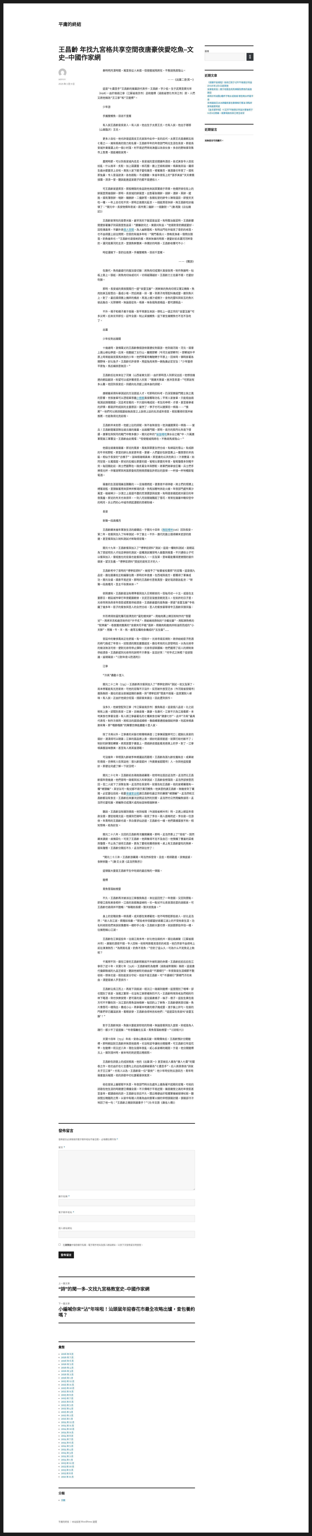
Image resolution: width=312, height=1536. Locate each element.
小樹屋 (140, 397)
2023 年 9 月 (67, 1470)
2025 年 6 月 (67, 1401)
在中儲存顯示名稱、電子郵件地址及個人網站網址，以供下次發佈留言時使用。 (103, 1245)
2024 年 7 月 (67, 1439)
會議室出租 (132, 793)
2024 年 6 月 (67, 1442)
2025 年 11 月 (67, 1384)
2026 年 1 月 (67, 1378)
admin (62, 79)
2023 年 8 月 (67, 1473)
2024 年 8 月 (67, 1436)
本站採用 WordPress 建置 (84, 1521)
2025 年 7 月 (67, 1398)
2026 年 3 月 (67, 1371)
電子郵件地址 (66, 1212)
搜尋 (207, 51)
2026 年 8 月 (67, 1354)
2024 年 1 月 (67, 1459)
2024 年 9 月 (67, 1432)
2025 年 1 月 (67, 1418)
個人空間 (129, 229)
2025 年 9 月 (67, 1391)
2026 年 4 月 (67, 1367)
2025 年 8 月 (67, 1395)
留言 (61, 1147)
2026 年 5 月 (67, 1364)
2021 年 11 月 (67, 1476)
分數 (63, 1500)
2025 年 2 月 (67, 1415)
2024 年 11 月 (67, 1425)
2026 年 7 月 (67, 1357)
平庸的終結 (69, 24)
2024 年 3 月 (67, 1453)
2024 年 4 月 (67, 1449)
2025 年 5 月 (67, 1405)
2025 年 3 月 (67, 1412)
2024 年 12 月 (67, 1422)
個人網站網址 (65, 1228)
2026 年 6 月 (67, 1360)
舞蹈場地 (167, 529)
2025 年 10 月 (67, 1388)
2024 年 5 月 (67, 1446)
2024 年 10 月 (67, 1429)
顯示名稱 (64, 1196)
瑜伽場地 (161, 434)
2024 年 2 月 (67, 1456)
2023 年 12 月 (67, 1463)
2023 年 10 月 (67, 1466)
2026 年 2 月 (67, 1374)
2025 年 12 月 (67, 1381)
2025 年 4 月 (67, 1408)
